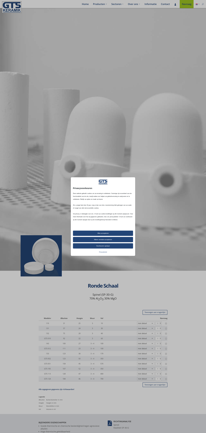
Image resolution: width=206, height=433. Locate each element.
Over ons (133, 4)
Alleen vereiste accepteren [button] (103, 239)
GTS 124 (47, 379)
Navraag (186, 4)
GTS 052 (47, 358)
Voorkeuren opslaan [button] (103, 246)
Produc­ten (99, 4)
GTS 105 (47, 369)
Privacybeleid (103, 252)
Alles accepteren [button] (103, 233)
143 (47, 343)
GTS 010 (47, 338)
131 (47, 328)
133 (47, 353)
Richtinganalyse (122, 421)
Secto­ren (116, 4)
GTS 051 (47, 363)
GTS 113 (47, 374)
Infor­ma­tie (151, 4)
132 (47, 333)
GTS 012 (47, 348)
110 (47, 323)
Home (85, 4)
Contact (165, 4)
